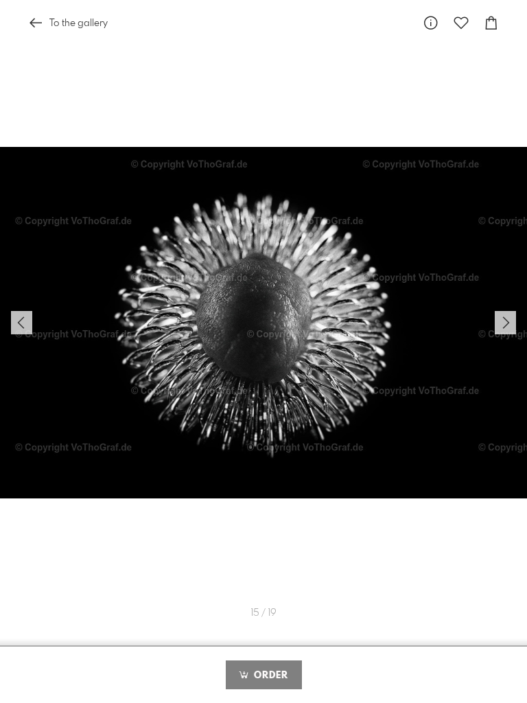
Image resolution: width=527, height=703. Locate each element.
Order (269, 675)
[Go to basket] (491, 23)
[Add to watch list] (461, 23)
